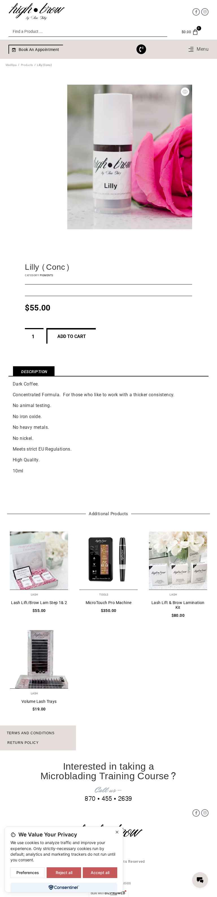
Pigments (46, 275)
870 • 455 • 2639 (108, 798)
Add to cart (71, 336)
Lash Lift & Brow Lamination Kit (178, 605)
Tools (103, 594)
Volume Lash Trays (39, 701)
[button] (198, 49)
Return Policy (23, 743)
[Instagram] (205, 12)
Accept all (100, 872)
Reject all (64, 872)
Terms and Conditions (31, 733)
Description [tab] (34, 371)
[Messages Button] (200, 880)
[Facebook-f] (196, 12)
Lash (34, 594)
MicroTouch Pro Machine (109, 602)
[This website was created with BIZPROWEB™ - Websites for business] (108, 893)
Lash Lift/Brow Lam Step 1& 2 (39, 602)
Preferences (27, 872)
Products (27, 65)
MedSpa (11, 65)
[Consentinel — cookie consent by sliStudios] (64, 887)
